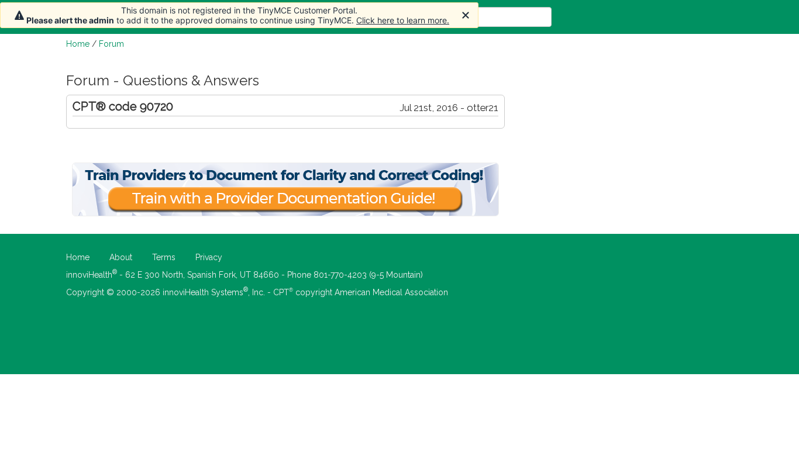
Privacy (208, 257)
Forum (111, 44)
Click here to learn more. (402, 20)
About (120, 257)
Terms (163, 257)
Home (77, 44)
